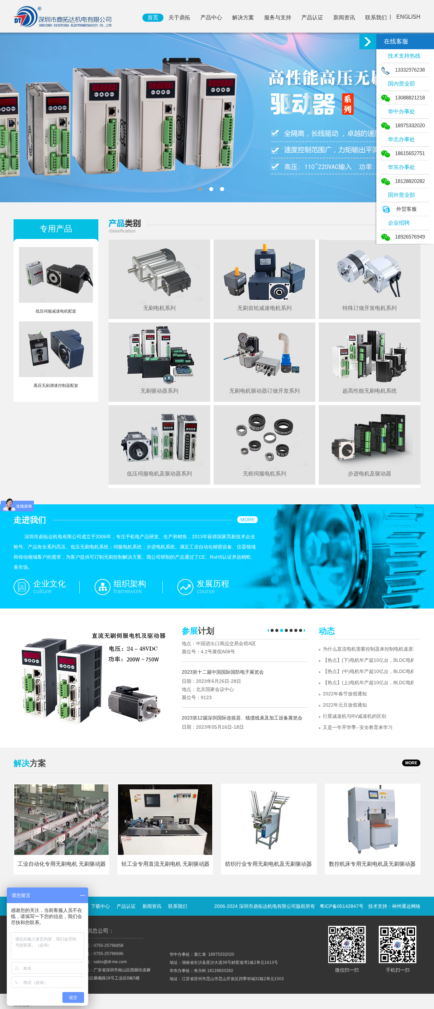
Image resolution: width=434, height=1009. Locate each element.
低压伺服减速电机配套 (56, 311)
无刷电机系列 (159, 308)
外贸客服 (406, 209)
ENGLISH (408, 17)
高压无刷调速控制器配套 (56, 385)
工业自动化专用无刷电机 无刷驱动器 (62, 864)
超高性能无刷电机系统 (369, 391)
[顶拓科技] (63, 16)
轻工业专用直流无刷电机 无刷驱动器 (165, 864)
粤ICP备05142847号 (341, 906)
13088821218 (410, 97)
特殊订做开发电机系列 (369, 308)
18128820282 (410, 181)
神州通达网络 (406, 906)
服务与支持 (277, 17)
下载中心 (100, 906)
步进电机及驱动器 (369, 474)
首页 (152, 17)
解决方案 (243, 17)
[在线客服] (367, 41)
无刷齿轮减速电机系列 (264, 308)
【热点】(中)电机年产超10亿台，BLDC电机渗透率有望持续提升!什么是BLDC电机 (368, 671)
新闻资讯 (344, 17)
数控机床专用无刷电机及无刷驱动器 (372, 864)
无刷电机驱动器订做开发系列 (264, 391)
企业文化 (49, 583)
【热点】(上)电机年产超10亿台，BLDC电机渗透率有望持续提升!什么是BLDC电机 (368, 682)
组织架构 (130, 583)
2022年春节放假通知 (345, 693)
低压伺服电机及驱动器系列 (159, 474)
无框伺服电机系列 (264, 474)
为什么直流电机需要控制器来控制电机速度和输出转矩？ (368, 649)
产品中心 (211, 17)
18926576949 (410, 237)
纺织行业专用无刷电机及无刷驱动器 (268, 864)
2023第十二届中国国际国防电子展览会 (223, 649)
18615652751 (410, 153)
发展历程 (213, 583)
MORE (247, 519)
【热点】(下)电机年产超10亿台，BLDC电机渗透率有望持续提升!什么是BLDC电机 (368, 660)
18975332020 (410, 125)
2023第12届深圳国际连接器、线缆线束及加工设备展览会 (242, 695)
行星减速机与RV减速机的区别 (354, 716)
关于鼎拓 (179, 17)
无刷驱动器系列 (159, 391)
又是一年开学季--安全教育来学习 (358, 727)
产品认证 (312, 17)
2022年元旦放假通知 (345, 705)
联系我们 (376, 17)
